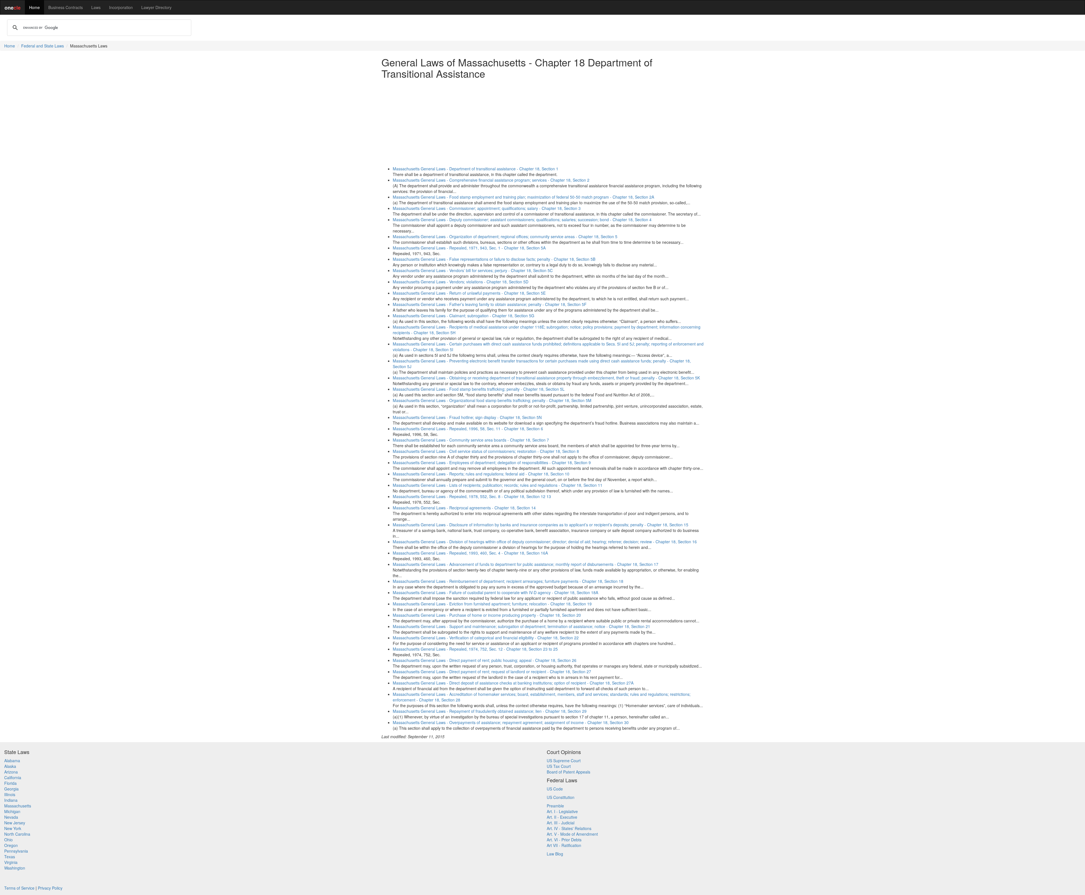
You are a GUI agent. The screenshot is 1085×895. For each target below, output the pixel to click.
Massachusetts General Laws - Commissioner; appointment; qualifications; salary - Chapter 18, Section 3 (487, 208)
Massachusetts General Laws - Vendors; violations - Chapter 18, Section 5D (460, 281)
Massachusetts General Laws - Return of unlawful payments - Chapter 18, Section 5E (469, 293)
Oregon (11, 845)
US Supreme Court (564, 760)
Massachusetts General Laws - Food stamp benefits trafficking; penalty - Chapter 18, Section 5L (479, 389)
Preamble (555, 806)
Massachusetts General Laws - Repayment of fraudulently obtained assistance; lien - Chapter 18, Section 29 (490, 711)
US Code (555, 789)
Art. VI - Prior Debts (564, 839)
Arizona (11, 772)
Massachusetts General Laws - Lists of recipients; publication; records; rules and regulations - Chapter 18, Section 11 (497, 485)
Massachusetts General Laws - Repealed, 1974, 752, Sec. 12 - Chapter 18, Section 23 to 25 (475, 649)
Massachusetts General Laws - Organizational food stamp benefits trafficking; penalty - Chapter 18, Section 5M (492, 400)
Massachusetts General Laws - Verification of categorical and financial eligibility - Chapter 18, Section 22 (486, 637)
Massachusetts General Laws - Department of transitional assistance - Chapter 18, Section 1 (475, 168)
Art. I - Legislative (562, 811)
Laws (96, 7)
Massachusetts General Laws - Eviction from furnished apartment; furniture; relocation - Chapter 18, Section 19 (492, 604)
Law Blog (555, 854)
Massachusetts (17, 806)
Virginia (11, 862)
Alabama (12, 760)
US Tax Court (559, 766)
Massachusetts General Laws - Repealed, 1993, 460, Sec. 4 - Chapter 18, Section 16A (470, 553)
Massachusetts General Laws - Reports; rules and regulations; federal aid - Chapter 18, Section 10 (481, 474)
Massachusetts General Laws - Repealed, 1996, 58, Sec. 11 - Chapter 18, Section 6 (468, 428)
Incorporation (121, 7)
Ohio (8, 839)
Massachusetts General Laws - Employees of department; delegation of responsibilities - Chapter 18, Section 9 (492, 462)
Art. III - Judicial (560, 823)
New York (12, 828)
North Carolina (17, 834)
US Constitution (560, 797)
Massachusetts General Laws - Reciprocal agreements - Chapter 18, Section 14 (464, 508)
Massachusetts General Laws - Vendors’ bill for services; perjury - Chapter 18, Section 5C (473, 270)
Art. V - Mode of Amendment (572, 834)
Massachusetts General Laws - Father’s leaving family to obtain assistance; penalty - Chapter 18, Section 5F (490, 304)
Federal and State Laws (42, 46)
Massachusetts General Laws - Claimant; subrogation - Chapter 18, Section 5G (463, 315)
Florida (10, 783)
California (12, 777)
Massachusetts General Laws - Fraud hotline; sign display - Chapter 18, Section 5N (467, 417)
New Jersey (14, 823)
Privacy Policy (50, 888)
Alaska (10, 766)
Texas (9, 856)
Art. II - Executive (562, 817)
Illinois (9, 794)
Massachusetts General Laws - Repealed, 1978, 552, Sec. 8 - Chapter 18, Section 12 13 (472, 496)
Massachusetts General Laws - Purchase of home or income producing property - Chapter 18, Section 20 (487, 615)
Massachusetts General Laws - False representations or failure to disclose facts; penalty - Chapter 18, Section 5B (494, 259)
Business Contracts (65, 7)
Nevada (11, 817)
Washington (14, 868)
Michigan (12, 811)
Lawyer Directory (156, 7)
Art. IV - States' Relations (569, 828)
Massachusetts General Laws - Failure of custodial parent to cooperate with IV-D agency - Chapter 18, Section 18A (495, 592)
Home (34, 7)
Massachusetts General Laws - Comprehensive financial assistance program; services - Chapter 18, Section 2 (491, 180)
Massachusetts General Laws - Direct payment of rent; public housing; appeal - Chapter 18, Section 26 (484, 660)
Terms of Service (19, 888)
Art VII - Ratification (564, 845)
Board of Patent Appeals (568, 772)
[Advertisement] (542, 122)
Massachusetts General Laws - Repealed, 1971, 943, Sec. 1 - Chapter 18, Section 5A (469, 248)
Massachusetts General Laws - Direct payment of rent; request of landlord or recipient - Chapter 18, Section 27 (492, 671)
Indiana (11, 800)
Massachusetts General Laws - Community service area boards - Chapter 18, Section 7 (471, 440)
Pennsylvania (16, 851)
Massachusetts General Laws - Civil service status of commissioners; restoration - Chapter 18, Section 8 (486, 451)
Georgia (11, 789)
